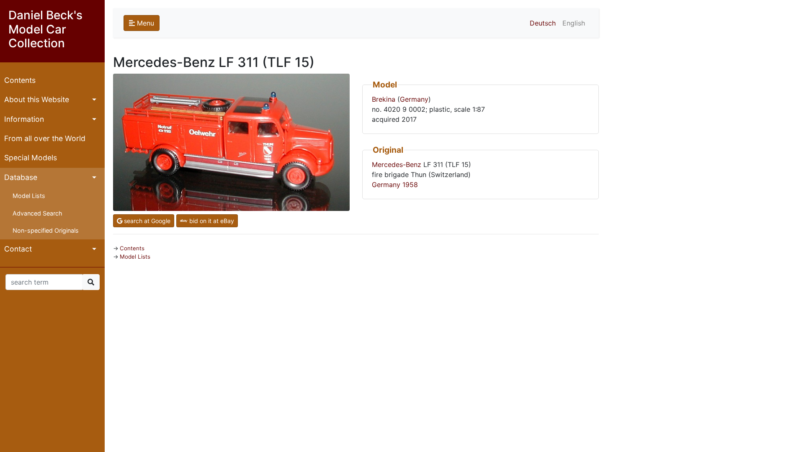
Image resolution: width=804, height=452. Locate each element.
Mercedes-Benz (396, 164)
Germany (414, 99)
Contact (18, 248)
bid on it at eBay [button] (211, 220)
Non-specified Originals (46, 230)
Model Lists (29, 195)
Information (24, 119)
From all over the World (44, 138)
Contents (20, 80)
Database (20, 177)
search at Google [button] (146, 220)
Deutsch (543, 23)
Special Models (30, 157)
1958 (410, 184)
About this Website (36, 99)
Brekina (383, 99)
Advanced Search (37, 213)
